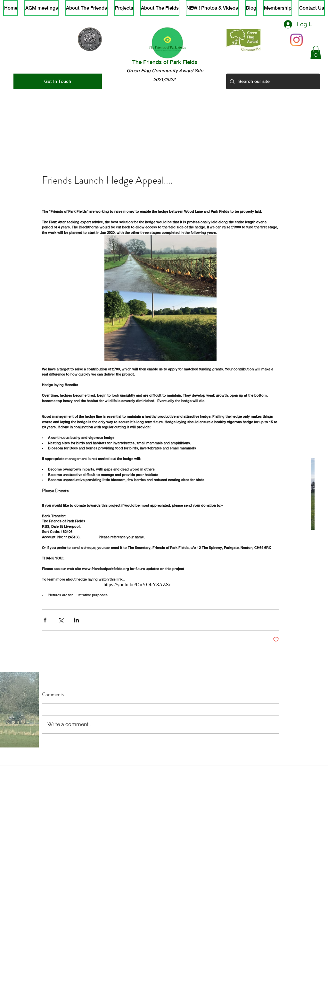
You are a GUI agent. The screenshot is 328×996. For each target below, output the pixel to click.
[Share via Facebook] (45, 620)
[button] (315, 52)
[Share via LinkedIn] (76, 620)
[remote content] (191, 585)
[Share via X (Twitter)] (61, 620)
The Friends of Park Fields (164, 62)
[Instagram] (296, 40)
